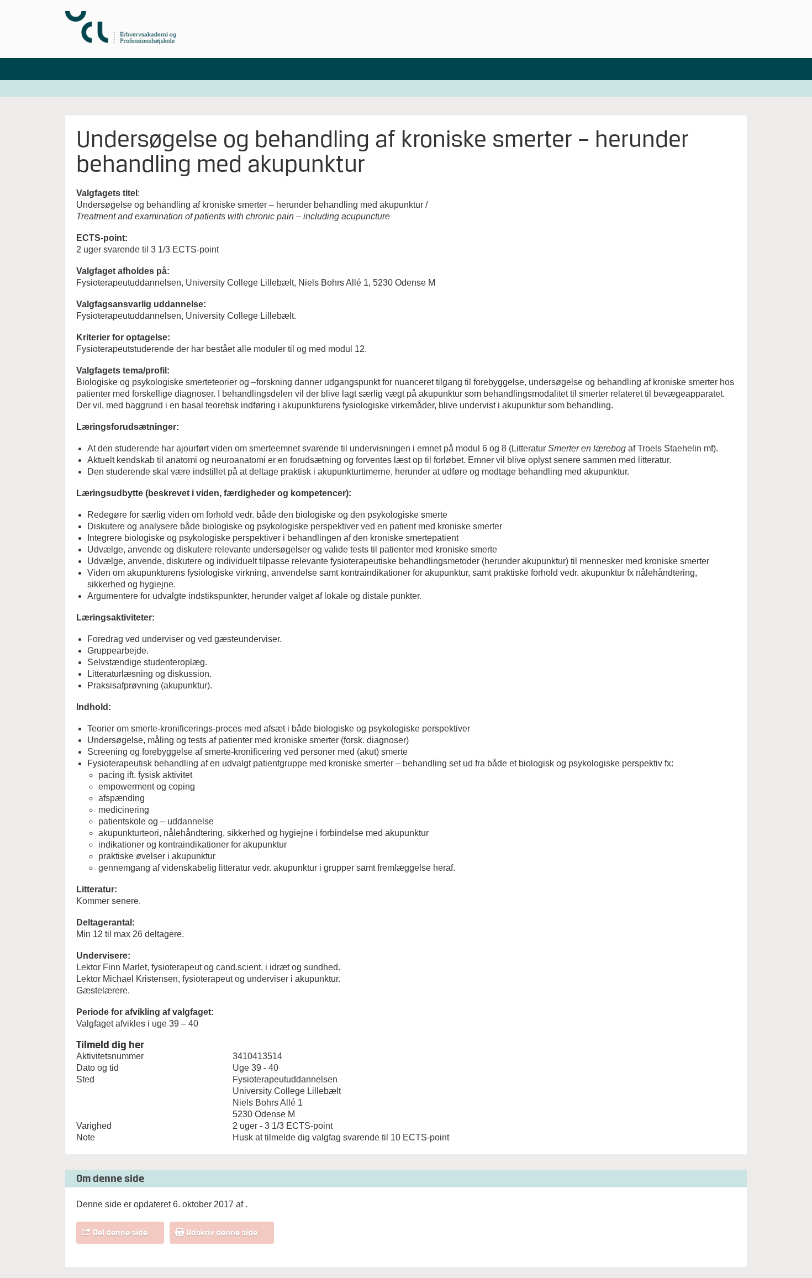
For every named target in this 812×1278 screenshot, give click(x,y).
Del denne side (120, 1233)
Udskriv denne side (221, 1233)
